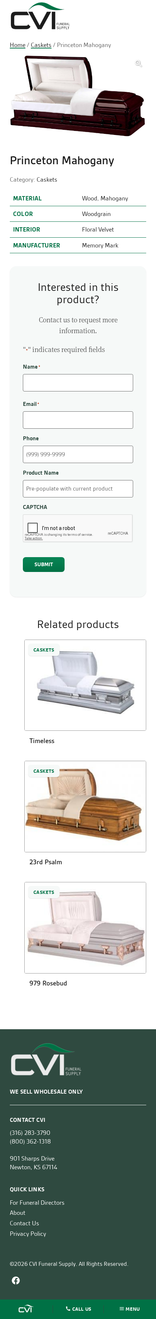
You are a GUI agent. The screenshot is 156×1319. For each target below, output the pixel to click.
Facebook (16, 1280)
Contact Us (24, 1223)
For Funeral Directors (37, 1202)
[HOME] (27, 1309)
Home (17, 45)
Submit (43, 564)
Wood (89, 198)
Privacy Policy (28, 1234)
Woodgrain (96, 214)
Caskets (41, 45)
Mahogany (114, 198)
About (17, 1213)
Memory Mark (100, 245)
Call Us (81, 1308)
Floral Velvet (98, 229)
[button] (138, 63)
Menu (133, 1308)
